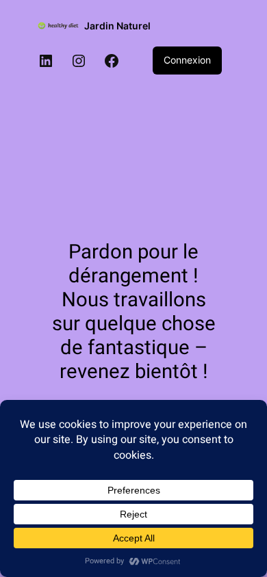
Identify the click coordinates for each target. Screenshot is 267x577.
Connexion (187, 60)
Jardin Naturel (117, 25)
